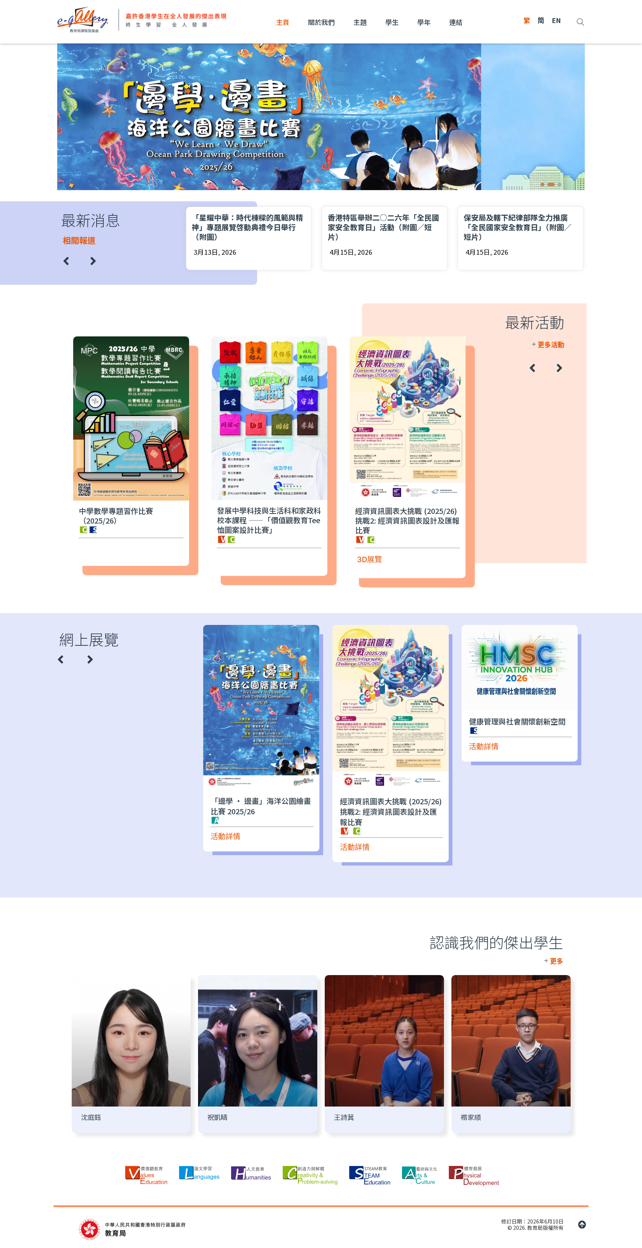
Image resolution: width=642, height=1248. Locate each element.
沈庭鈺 (91, 1117)
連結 (456, 22)
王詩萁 (344, 1117)
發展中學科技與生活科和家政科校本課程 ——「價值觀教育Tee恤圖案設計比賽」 (231, 520)
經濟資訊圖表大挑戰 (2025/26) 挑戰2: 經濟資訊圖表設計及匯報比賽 (369, 520)
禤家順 (471, 1117)
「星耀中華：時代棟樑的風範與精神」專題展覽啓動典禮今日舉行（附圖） (538, 227)
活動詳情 (319, 847)
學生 (392, 22)
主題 (360, 22)
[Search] (580, 22)
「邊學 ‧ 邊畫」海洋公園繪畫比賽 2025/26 (225, 806)
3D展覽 (331, 559)
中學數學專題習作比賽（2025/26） (78, 515)
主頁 (282, 22)
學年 (424, 22)
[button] (542, 184)
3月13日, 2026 (505, 252)
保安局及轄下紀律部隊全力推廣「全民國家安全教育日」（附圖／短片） (400, 227)
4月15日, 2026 (233, 252)
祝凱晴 (217, 1117)
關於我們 (321, 22)
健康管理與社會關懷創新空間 (482, 721)
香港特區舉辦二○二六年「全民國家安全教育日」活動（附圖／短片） (266, 227)
